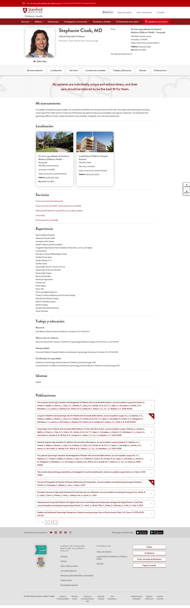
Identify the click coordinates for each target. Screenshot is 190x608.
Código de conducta (100, 597)
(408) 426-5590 (144, 46)
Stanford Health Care (149, 597)
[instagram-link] (56, 533)
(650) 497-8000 (93, 174)
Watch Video (41, 61)
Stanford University (160, 597)
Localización (56, 70)
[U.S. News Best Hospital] (40, 562)
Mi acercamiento (35, 70)
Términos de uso (75, 597)
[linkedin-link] (60, 533)
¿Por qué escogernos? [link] (68, 570)
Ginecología (40, 215)
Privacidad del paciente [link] (69, 585)
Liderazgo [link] (64, 556)
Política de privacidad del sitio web (87, 598)
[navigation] (95, 21)
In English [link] (161, 12)
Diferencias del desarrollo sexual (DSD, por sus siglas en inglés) (59, 210)
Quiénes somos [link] (66, 580)
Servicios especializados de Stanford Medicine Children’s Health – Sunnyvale (53, 159)
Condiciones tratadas (95, 70)
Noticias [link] (63, 561)
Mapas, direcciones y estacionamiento (145, 42)
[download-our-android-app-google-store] (156, 532)
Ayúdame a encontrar (158, 21)
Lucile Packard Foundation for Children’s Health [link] (112, 557)
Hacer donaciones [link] (144, 12)
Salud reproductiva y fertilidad (47, 220)
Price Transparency (112, 597)
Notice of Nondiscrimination (63, 597)
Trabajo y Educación (122, 70)
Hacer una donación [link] (104, 551)
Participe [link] (100, 563)
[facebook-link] (65, 533)
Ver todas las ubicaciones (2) (121, 54)
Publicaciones (160, 70)
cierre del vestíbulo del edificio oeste (46, 3)
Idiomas (142, 70)
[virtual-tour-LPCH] (51, 533)
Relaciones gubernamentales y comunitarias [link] (76, 575)
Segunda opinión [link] (125, 12)
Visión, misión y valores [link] (69, 566)
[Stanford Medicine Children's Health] (32, 12)
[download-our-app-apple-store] (142, 532)
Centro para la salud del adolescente (49, 201)
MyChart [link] (109, 12)
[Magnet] (40, 550)
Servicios (73, 70)
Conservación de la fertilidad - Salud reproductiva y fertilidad (58, 206)
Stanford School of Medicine (136, 597)
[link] (161, 12)
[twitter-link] (70, 533)
